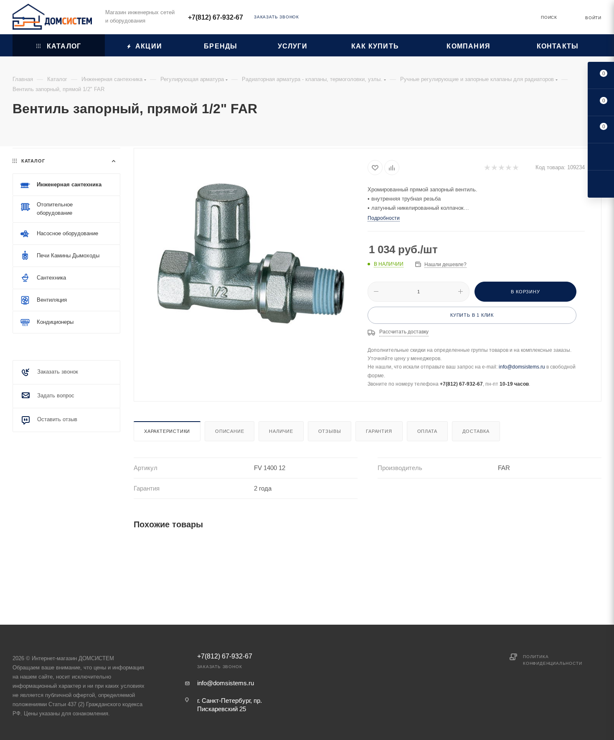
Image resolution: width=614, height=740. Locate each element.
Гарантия (379, 431)
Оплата (427, 431)
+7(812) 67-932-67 (215, 17)
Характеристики (167, 431)
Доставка (475, 431)
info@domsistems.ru (522, 367)
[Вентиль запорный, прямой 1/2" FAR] (251, 254)
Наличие (281, 431)
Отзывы (329, 431)
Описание (229, 431)
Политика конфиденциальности (552, 660)
